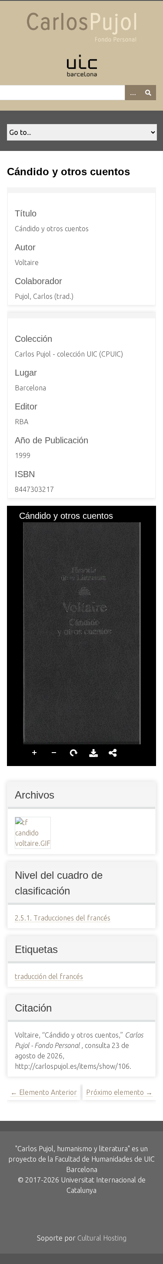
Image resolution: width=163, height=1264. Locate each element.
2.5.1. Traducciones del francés (62, 918)
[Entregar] (148, 92)
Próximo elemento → (119, 1092)
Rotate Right (74, 752)
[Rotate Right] (51, 530)
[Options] (132, 92)
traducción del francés (49, 976)
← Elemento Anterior (43, 1092)
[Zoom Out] (36, 530)
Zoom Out (54, 752)
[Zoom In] (21, 530)
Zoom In (34, 752)
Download (93, 752)
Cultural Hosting (101, 1238)
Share (113, 752)
